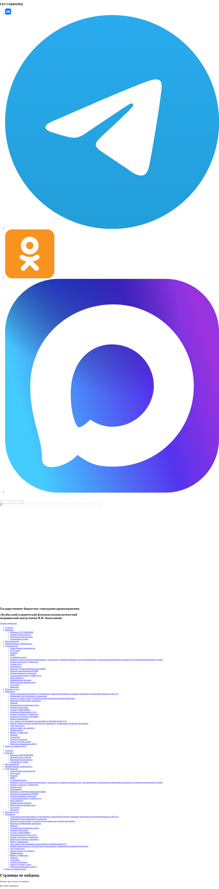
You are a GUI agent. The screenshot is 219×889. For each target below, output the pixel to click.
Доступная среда (17, 726)
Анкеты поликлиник (19, 707)
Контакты (9, 630)
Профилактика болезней (20, 680)
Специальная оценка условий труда (25, 675)
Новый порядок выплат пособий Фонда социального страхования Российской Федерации (49, 723)
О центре (9, 628)
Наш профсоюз (16, 678)
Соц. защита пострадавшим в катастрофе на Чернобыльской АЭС (38, 721)
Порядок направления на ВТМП (24, 671)
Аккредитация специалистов (22, 648)
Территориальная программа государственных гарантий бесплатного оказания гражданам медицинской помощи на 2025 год (64, 694)
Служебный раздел (18, 657)
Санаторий (15, 737)
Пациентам (10, 691)
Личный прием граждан (20, 634)
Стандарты (15, 685)
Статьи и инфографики (20, 710)
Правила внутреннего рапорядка (24, 717)
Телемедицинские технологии (23, 673)
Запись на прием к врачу (20, 742)
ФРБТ (12, 655)
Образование (15, 666)
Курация (13, 653)
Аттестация (15, 650)
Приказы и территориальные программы (28, 669)
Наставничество (12, 641)
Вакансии (14, 687)
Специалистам (11, 646)
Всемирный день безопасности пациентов (28, 696)
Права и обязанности (19, 719)
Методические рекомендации (23, 682)
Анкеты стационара (18, 739)
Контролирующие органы (21, 637)
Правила (14, 735)
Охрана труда (16, 664)
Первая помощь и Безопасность (18, 644)
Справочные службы (19, 639)
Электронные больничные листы (24, 705)
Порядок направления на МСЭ (23, 744)
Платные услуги (12, 689)
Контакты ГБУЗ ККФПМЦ (21, 632)
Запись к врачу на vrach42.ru (22, 728)
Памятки (14, 703)
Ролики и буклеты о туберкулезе (24, 662)
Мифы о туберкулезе (19, 732)
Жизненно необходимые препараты (25, 701)
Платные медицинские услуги (23, 712)
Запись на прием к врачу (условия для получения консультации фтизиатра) (42, 698)
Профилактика (16, 730)
